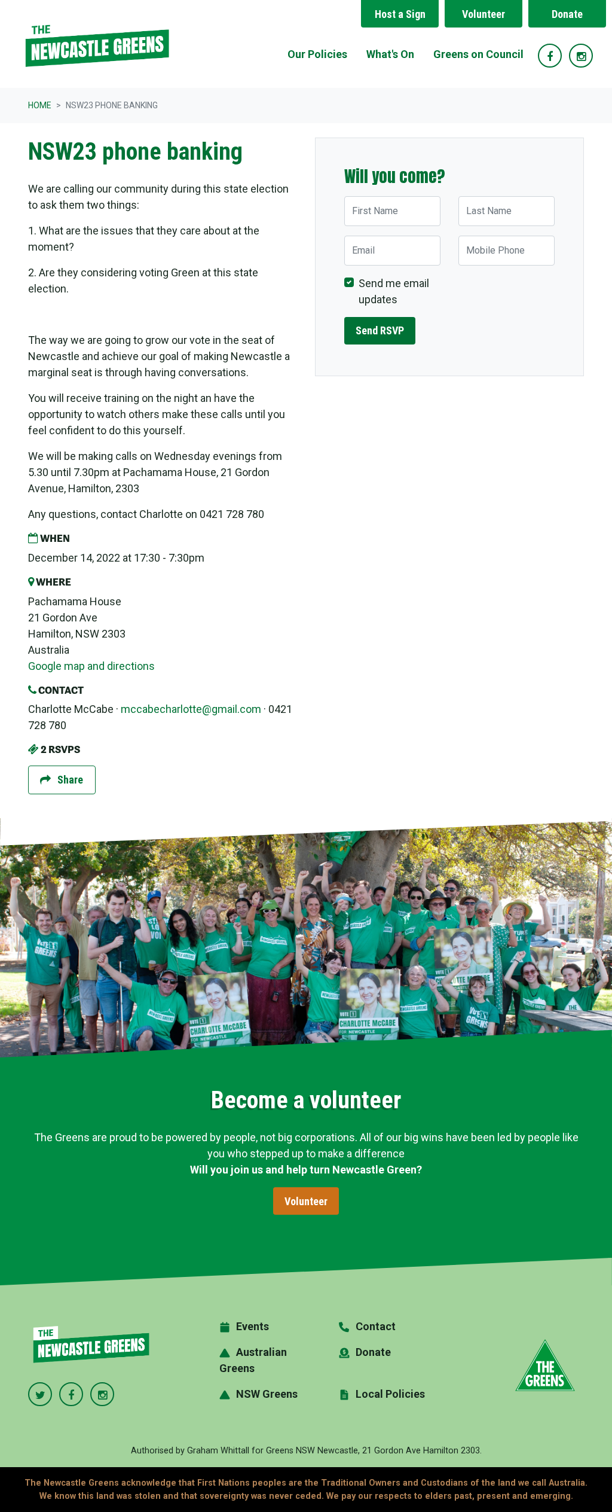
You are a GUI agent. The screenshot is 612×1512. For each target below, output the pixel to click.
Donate (567, 14)
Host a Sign (400, 14)
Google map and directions (91, 666)
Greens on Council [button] (478, 54)
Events (252, 1326)
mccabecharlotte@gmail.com (191, 709)
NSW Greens (267, 1394)
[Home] (97, 44)
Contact (376, 1326)
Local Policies (390, 1394)
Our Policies (317, 54)
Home (39, 105)
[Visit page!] (551, 56)
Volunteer (483, 14)
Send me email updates (394, 291)
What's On (390, 54)
